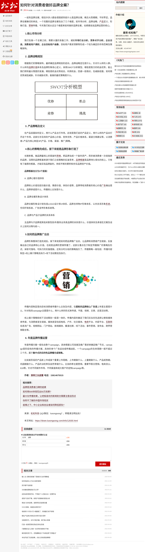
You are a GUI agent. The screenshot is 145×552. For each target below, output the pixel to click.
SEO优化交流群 (139, 147)
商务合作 (43, 544)
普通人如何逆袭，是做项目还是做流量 (34, 503)
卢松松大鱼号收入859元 (122, 96)
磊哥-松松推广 (48, 10)
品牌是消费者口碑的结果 (34, 387)
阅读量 (27, 10)
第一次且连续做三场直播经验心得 (126, 70)
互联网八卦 (136, 113)
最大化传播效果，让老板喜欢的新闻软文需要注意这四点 (49, 396)
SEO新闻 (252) (138, 136)
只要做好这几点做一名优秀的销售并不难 (35, 529)
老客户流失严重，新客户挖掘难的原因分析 (36, 498)
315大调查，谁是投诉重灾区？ (32, 507)
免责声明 (58, 544)
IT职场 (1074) (137, 120)
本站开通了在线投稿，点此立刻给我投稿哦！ (36, 537)
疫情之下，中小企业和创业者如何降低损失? (43, 405)
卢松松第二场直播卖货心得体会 (125, 74)
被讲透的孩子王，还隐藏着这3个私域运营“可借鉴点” (39, 533)
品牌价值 (33, 67)
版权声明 (65, 544)
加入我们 (23, 544)
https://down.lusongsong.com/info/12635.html (56, 421)
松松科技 (9, 6)
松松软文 (12, 62)
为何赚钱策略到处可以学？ (31, 490)
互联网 (109, 322)
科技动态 (8, 36)
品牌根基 (80, 160)
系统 (108, 204)
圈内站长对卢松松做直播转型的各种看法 (128, 66)
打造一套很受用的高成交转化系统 (33, 524)
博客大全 (8, 46)
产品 (101, 21)
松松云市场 (3, 62)
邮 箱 (24, 441)
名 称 (24, 437)
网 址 (24, 445)
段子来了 (8, 31)
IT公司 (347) (137, 117)
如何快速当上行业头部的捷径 (31, 481)
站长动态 (8, 21)
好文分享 (8, 26)
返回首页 (8, 16)
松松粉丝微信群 (123, 147)
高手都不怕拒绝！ (28, 485)
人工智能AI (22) (122, 120)
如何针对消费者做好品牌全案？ (45, 5)
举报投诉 (50, 544)
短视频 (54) (121, 136)
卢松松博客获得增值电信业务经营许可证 (128, 100)
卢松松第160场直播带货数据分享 (125, 85)
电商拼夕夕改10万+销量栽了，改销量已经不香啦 (38, 511)
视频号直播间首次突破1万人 (124, 89)
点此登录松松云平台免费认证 (35, 435)
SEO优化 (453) (122, 117)
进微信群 (8, 62)
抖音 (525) (136, 132)
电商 (86, 322)
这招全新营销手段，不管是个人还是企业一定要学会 (39, 494)
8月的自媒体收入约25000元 (124, 93)
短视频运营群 (122, 151)
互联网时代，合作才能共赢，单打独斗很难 (36, 520)
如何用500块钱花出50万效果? (37, 391)
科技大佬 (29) (122, 132)
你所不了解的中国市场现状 (35, 400)
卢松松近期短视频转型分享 (123, 81)
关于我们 (29, 544)
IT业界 (38, 10)
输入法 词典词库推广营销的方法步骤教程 (35, 477)
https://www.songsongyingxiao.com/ (128, 51)
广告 (103, 185)
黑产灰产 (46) (122, 124)
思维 (59, 156)
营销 (31, 25)
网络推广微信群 (139, 151)
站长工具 (8, 41)
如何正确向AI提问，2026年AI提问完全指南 (129, 171)
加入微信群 (107, 429)
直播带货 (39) (122, 128)
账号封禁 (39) (137, 124)
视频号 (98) (136, 128)
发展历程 (72, 544)
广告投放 (36, 544)
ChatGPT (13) (122, 113)
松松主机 (16, 62)
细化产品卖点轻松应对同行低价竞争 (34, 516)
